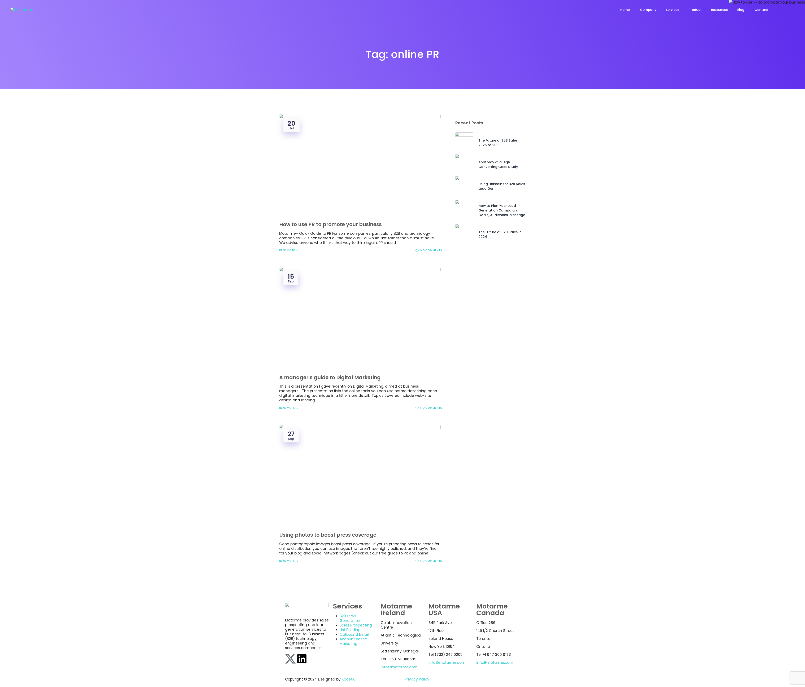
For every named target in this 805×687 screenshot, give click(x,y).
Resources (719, 10)
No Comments (431, 250)
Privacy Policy (417, 679)
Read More (287, 250)
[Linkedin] (302, 658)
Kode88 (349, 679)
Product (695, 10)
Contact (762, 10)
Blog (741, 10)
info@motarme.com (399, 667)
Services (672, 10)
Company (648, 10)
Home (625, 10)
